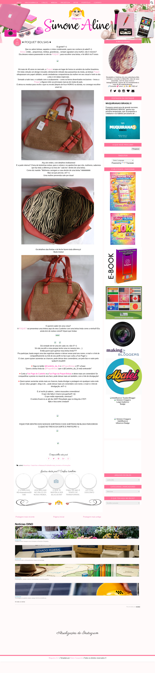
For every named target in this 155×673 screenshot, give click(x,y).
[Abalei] (124, 394)
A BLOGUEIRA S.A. (31, 2)
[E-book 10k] (122, 244)
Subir (149, 668)
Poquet (49, 69)
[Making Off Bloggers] (123, 355)
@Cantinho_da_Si (52, 366)
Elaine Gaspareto (76, 658)
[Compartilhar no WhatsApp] (68, 459)
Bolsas (23, 52)
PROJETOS (65, 2)
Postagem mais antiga (92, 517)
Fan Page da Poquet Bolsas (60, 374)
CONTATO (97, 2)
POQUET (55, 54)
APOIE (75, 2)
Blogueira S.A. (54, 658)
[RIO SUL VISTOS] (124, 319)
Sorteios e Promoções (63, 465)
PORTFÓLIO (85, 2)
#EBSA (54, 2)
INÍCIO (19, 2)
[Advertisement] (123, 456)
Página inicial (58, 517)
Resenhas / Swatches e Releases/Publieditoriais (39, 465)
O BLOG (45, 2)
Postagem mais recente (25, 517)
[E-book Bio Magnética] (123, 210)
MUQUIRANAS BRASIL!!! (119, 103)
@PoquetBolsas (68, 366)
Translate (130, 163)
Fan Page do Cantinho (36, 374)
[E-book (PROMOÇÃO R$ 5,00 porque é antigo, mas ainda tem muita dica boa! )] (124, 283)
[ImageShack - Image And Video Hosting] (58, 416)
